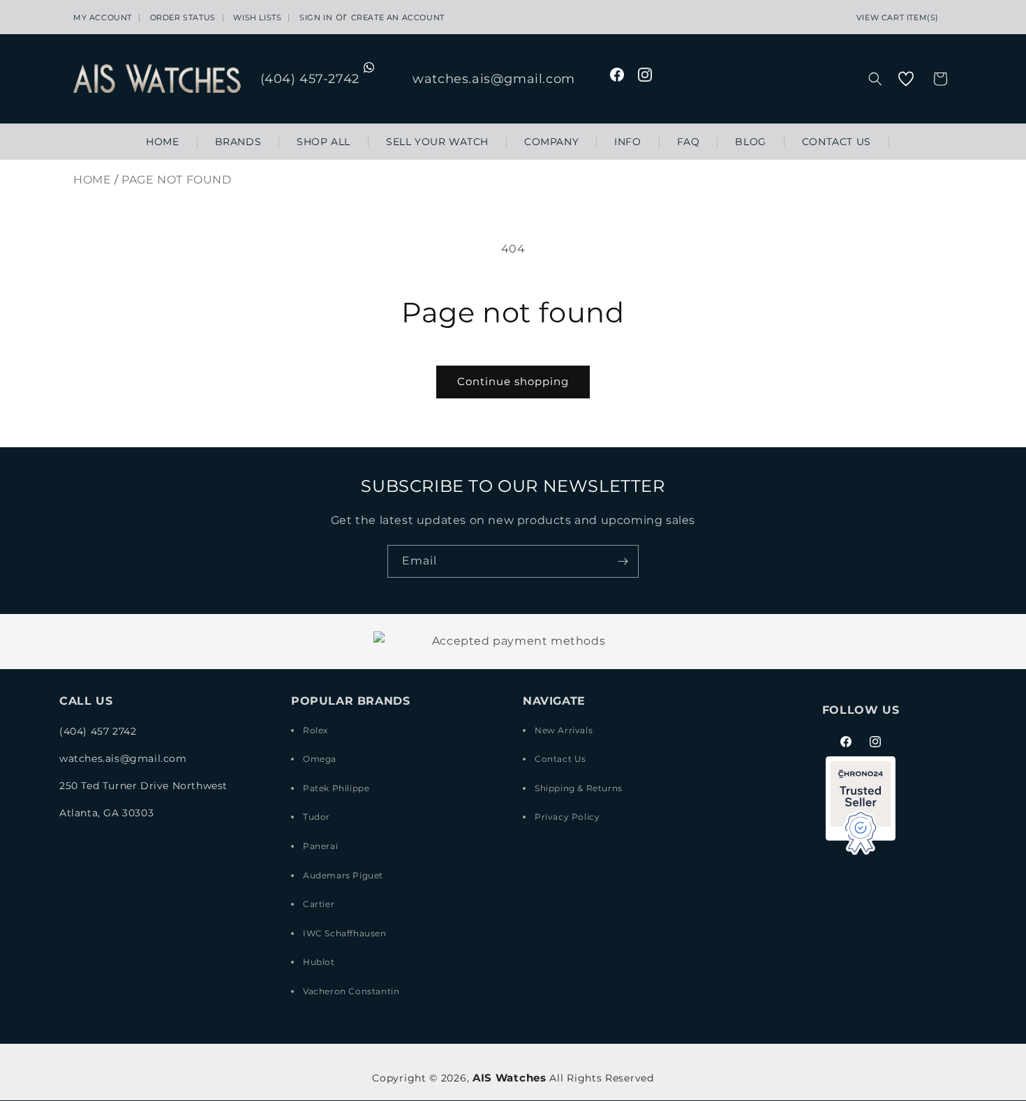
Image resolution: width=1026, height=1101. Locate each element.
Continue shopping (513, 381)
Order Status (183, 18)
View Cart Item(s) (897, 18)
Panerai (320, 846)
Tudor (316, 816)
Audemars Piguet (343, 874)
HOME (92, 179)
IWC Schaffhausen (345, 933)
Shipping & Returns (579, 788)
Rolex (315, 730)
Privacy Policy (567, 816)
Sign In (315, 18)
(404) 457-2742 (312, 79)
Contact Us (560, 759)
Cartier (318, 904)
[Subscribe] (622, 561)
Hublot (319, 962)
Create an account (398, 18)
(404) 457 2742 (97, 731)
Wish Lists (257, 18)
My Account (102, 18)
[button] (875, 78)
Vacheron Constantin (351, 991)
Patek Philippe (336, 788)
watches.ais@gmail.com (493, 79)
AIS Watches (510, 1077)
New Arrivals (564, 730)
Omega (319, 759)
